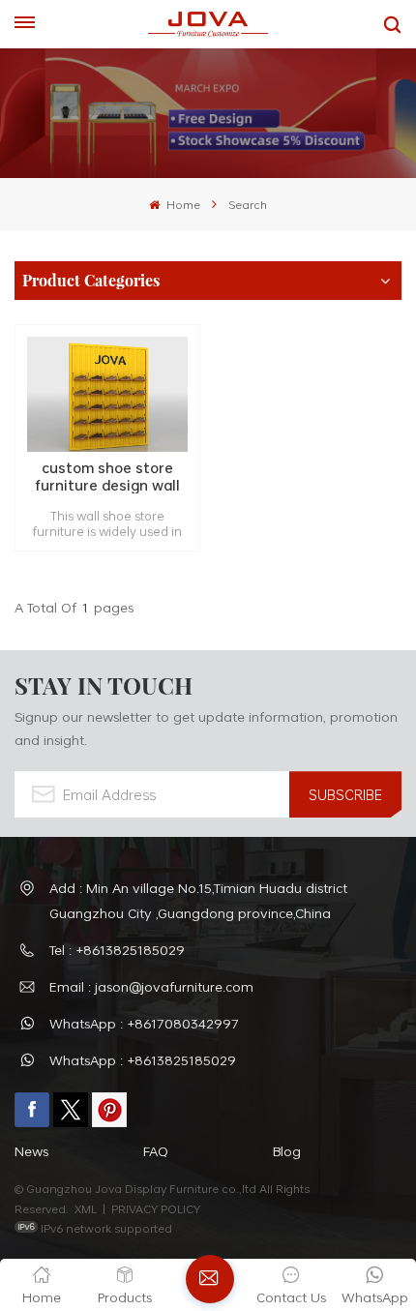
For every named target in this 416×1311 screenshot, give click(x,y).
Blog (287, 1151)
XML (85, 1208)
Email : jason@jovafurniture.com (151, 986)
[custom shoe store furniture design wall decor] (107, 394)
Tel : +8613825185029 (117, 949)
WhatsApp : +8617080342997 (144, 1023)
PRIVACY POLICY (155, 1208)
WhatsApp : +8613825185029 (142, 1060)
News (31, 1151)
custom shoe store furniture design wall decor (108, 476)
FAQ (155, 1151)
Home (181, 204)
